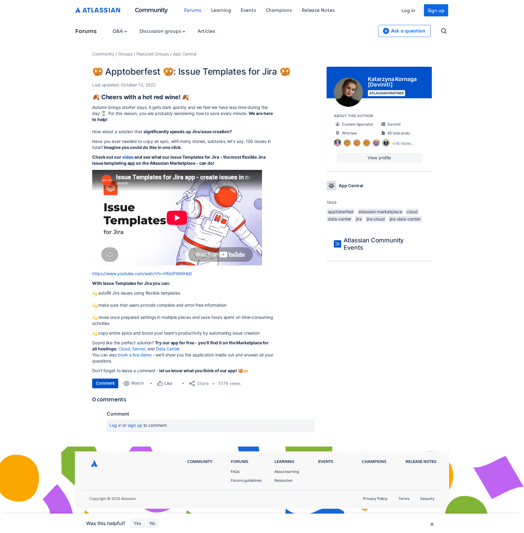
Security (427, 498)
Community (151, 9)
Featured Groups (152, 53)
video (128, 157)
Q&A (118, 31)
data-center (339, 218)
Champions (279, 10)
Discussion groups (161, 31)
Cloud (124, 348)
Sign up (436, 10)
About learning (286, 471)
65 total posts (399, 133)
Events (248, 10)
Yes (137, 523)
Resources (283, 480)
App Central (184, 53)
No (152, 523)
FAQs (235, 471)
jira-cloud (376, 218)
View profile (379, 157)
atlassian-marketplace (380, 211)
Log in (408, 10)
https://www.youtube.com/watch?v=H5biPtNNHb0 (142, 273)
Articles (206, 31)
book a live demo (135, 354)
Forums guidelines (246, 480)
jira (359, 218)
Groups (125, 53)
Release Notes (318, 10)
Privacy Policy (375, 498)
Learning (221, 10)
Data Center (167, 348)
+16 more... (403, 143)
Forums (192, 10)
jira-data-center (405, 218)
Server (138, 348)
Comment (105, 383)
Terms (403, 498)
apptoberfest (341, 211)
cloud (412, 211)
